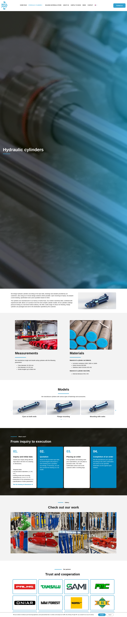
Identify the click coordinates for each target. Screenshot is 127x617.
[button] (11, 410)
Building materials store (53, 5)
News (84, 5)
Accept (101, 614)
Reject (109, 614)
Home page (23, 5)
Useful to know (76, 5)
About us (66, 5)
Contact (90, 5)
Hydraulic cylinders (35, 5)
